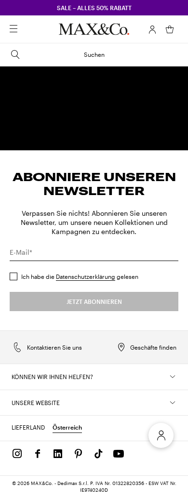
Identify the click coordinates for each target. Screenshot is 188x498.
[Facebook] (37, 453)
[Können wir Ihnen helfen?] (172, 376)
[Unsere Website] (172, 402)
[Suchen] (27, 29)
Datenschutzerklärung (85, 276)
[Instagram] (17, 453)
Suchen (94, 54)
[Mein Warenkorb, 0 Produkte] (170, 29)
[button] (152, 29)
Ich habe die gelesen (79, 276)
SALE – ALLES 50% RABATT (94, 7)
